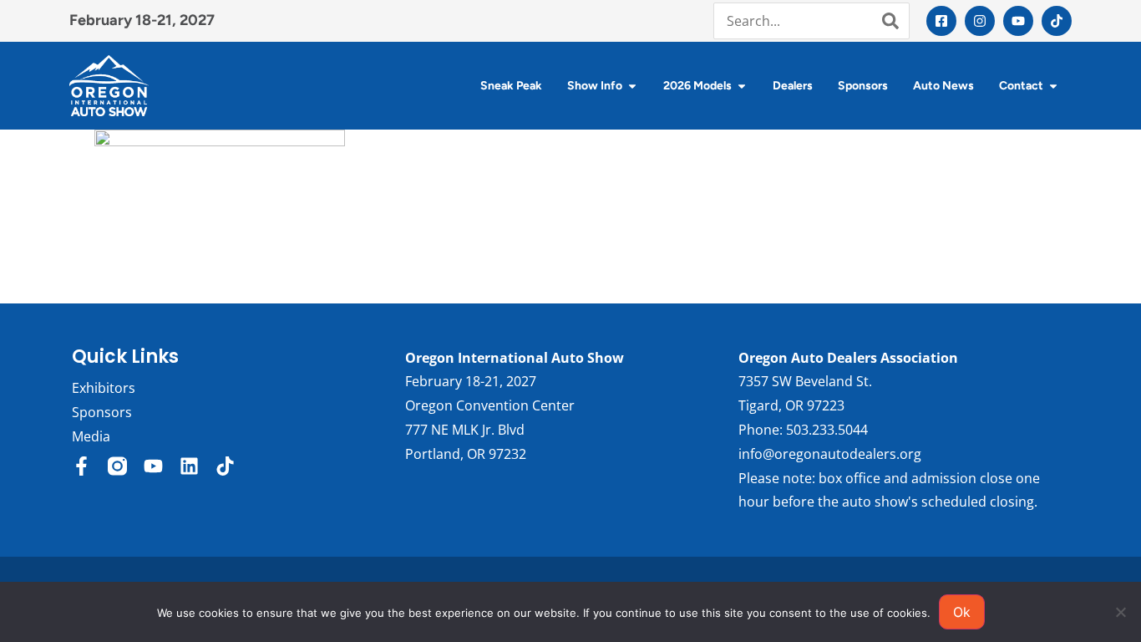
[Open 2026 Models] (742, 85)
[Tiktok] (1057, 21)
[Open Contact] (1053, 85)
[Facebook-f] (81, 466)
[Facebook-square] (941, 21)
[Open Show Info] (632, 85)
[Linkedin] (189, 466)
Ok (962, 612)
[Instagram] (980, 21)
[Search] (890, 20)
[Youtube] (1018, 21)
